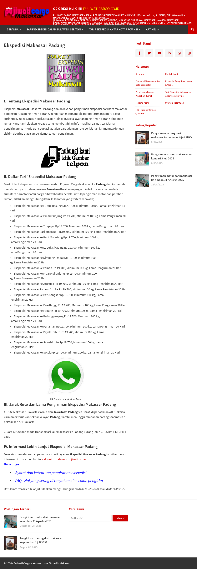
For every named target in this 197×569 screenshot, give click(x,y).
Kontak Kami (171, 74)
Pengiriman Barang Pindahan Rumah (144, 94)
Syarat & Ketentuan (174, 102)
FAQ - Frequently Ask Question (145, 111)
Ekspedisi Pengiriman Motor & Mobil (179, 83)
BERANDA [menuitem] (12, 29)
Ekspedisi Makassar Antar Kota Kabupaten (147, 83)
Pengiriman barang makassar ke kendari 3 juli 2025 (171, 156)
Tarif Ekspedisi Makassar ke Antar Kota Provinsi (178, 94)
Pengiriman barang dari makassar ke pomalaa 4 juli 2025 (171, 135)
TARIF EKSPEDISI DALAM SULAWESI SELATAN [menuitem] (54, 29)
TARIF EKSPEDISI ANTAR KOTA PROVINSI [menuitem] (113, 29)
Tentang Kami (142, 102)
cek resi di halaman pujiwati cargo (64, 459)
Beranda (139, 74)
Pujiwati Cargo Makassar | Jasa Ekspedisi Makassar (42, 563)
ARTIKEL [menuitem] (151, 29)
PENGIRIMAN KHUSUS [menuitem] (20, 38)
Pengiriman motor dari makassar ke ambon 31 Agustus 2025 (171, 178)
